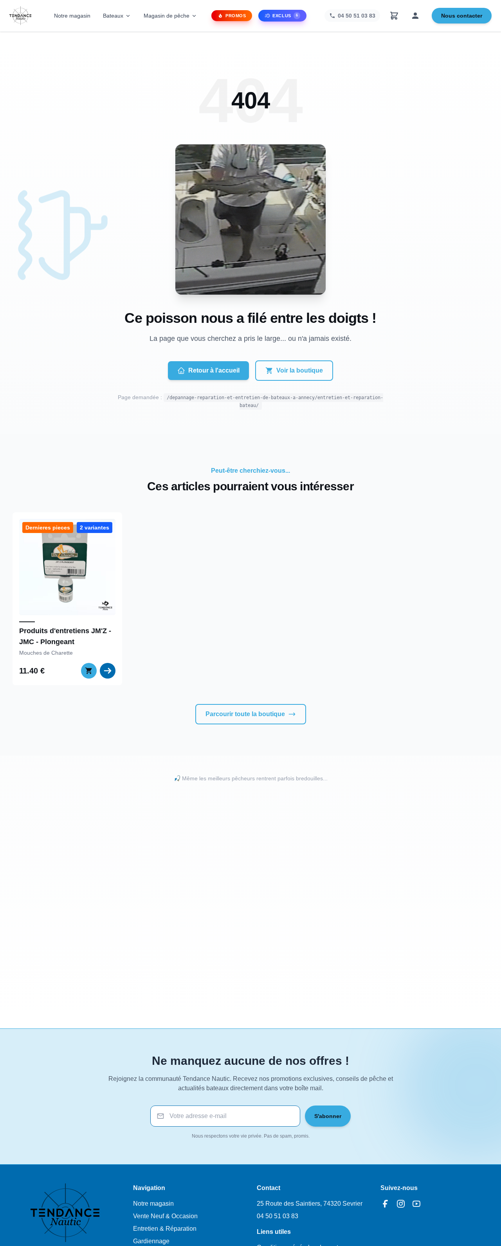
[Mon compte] (415, 16)
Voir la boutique (299, 370)
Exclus (285, 15)
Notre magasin (72, 16)
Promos (235, 15)
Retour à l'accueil (214, 370)
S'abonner (327, 1116)
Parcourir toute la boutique (245, 714)
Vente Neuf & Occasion (165, 1216)
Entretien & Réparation (164, 1228)
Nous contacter (461, 16)
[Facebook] (385, 1203)
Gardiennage (151, 1241)
